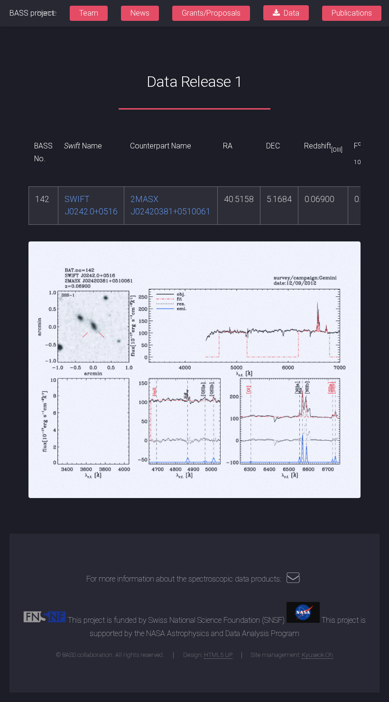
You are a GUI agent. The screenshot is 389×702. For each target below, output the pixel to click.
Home (46, 13)
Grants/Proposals (211, 13)
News (139, 13)
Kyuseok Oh (317, 654)
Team (88, 13)
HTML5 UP (218, 654)
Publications (352, 13)
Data (291, 13)
